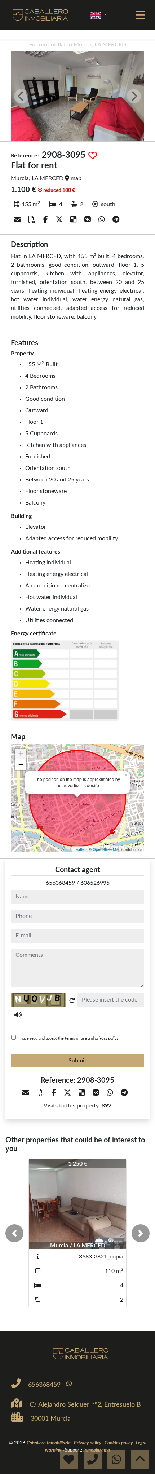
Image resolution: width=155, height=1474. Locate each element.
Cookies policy (119, 1443)
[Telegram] (115, 219)
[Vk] (88, 219)
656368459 (60, 883)
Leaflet (79, 849)
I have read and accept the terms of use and (68, 1038)
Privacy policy (88, 1443)
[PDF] (32, 219)
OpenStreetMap (106, 849)
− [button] (20, 764)
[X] (60, 219)
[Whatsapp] (102, 219)
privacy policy (106, 1038)
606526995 (95, 883)
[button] (14, 1233)
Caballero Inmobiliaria (49, 1443)
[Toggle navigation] (140, 15)
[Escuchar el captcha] (18, 1015)
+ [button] (20, 753)
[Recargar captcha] (72, 1000)
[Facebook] (46, 219)
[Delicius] (74, 219)
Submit (77, 1061)
